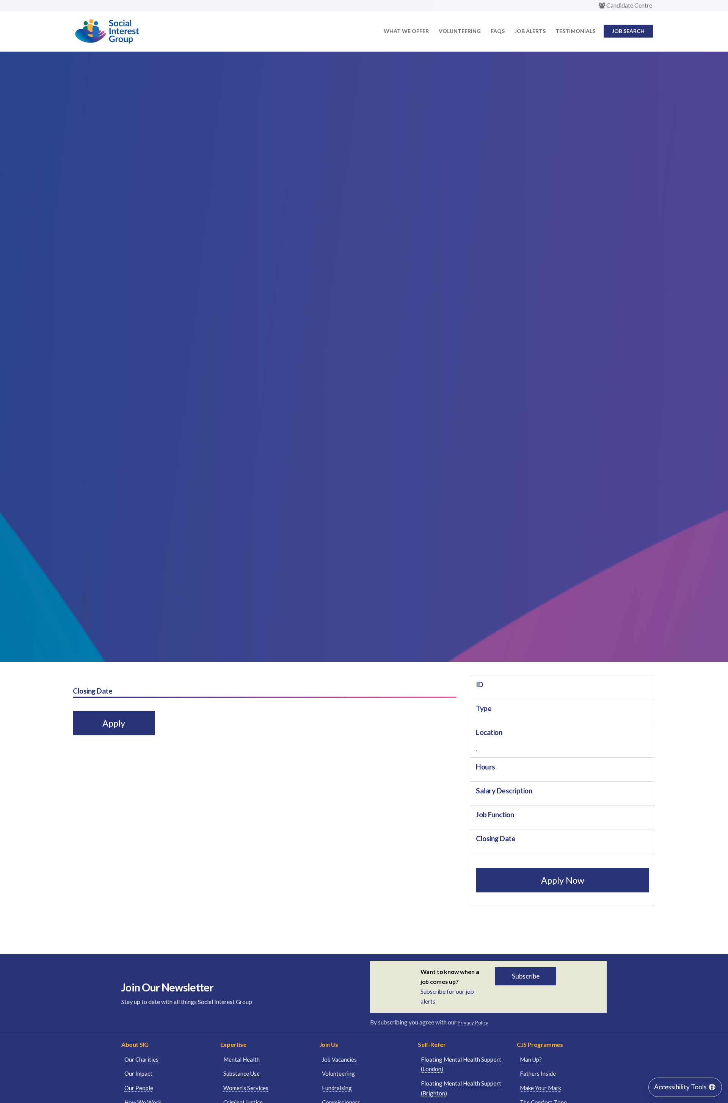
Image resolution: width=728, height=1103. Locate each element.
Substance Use (241, 1073)
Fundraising (337, 1087)
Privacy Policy (473, 1023)
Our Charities (141, 1059)
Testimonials (575, 31)
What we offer (406, 31)
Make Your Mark (540, 1087)
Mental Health (241, 1059)
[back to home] (107, 41)
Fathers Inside (538, 1073)
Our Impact (138, 1073)
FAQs (498, 31)
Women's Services (245, 1087)
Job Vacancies (339, 1059)
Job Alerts (530, 31)
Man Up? (531, 1059)
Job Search (628, 31)
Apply (113, 723)
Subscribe (526, 976)
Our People (138, 1087)
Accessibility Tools (681, 1087)
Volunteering (460, 31)
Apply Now (562, 880)
